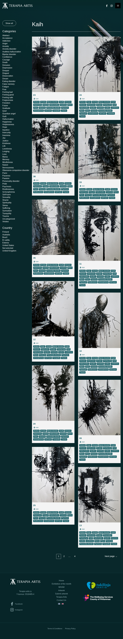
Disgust (5, 73)
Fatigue (5, 87)
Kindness (6, 143)
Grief (4, 111)
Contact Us (61, 600)
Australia (6, 234)
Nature (5, 165)
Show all (9, 23)
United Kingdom (9, 251)
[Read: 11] (99, 233)
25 (34, 505)
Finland (5, 232)
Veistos (5, 221)
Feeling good (8, 95)
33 (80, 182)
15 (80, 95)
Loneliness (7, 149)
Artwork (61, 590)
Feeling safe (7, 97)
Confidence (7, 57)
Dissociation (7, 76)
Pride (4, 184)
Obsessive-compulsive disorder (15, 170)
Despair (5, 70)
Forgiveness (7, 100)
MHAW (61, 587)
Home (61, 581)
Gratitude (6, 108)
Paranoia (6, 176)
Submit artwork (61, 594)
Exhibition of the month (61, 584)
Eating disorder (8, 81)
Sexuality (6, 197)
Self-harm (6, 194)
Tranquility (6, 213)
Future (5, 105)
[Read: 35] (53, 227)
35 (34, 258)
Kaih (37, 99)
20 (34, 424)
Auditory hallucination (11, 52)
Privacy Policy (70, 628)
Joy (3, 138)
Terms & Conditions (54, 628)
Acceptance (7, 38)
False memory (8, 84)
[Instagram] (111, 6)
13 (80, 525)
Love (4, 154)
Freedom (6, 103)
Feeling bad (7, 92)
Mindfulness (7, 162)
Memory (5, 159)
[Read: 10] (99, 320)
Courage (6, 60)
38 (34, 176)
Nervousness (8, 167)
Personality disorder (10, 181)
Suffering (6, 208)
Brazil (4, 237)
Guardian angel (9, 113)
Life (4, 146)
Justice (5, 141)
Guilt (4, 116)
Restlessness (8, 189)
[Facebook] (107, 6)
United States (8, 245)
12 (34, 339)
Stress (5, 205)
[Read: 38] (53, 145)
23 (34, 95)
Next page (111, 556)
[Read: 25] (53, 474)
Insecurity (6, 132)
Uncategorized (8, 219)
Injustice (5, 130)
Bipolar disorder (9, 54)
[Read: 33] (99, 151)
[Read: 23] (53, 64)
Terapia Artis (61, 597)
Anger (5, 43)
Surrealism (7, 211)
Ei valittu (6, 240)
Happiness (7, 122)
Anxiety (5, 46)
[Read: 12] (53, 308)
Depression (7, 68)
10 (80, 351)
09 (80, 438)
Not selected (7, 248)
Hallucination (8, 119)
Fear (4, 89)
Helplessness (8, 124)
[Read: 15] (99, 64)
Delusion (6, 65)
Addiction (6, 41)
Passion (5, 178)
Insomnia (6, 135)
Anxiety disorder (9, 49)
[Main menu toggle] (118, 5)
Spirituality (6, 202)
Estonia (5, 243)
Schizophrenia (8, 192)
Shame (5, 200)
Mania (5, 157)
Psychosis (6, 186)
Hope (4, 127)
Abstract (5, 35)
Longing (5, 151)
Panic (4, 173)
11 (80, 264)
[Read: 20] (53, 393)
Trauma (5, 216)
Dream (5, 78)
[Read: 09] (99, 407)
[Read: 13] (99, 494)
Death (5, 62)
